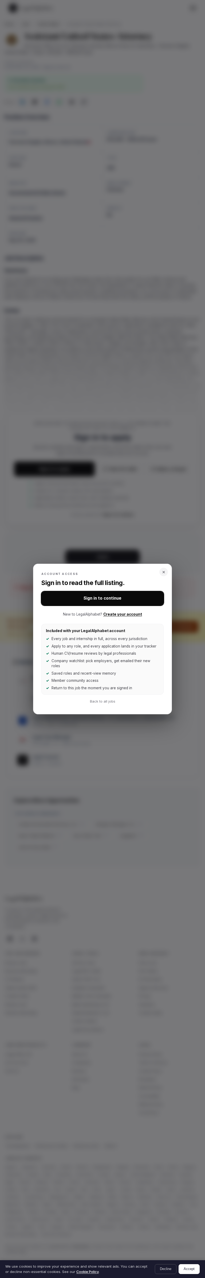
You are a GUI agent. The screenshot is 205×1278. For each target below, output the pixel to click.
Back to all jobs (102, 701)
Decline (165, 1269)
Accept (189, 1269)
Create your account (122, 614)
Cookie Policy (87, 1271)
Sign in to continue (102, 598)
